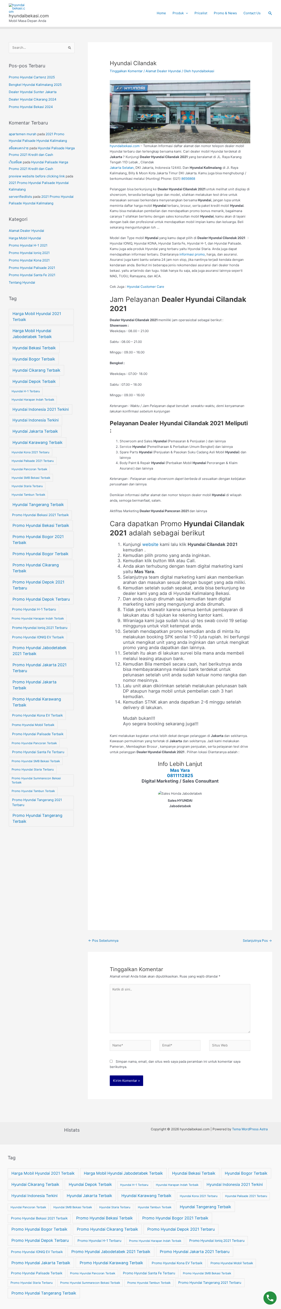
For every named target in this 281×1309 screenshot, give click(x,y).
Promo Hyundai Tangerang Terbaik (37, 818)
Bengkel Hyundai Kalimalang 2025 (35, 85)
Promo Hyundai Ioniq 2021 (29, 253)
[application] (186, 13)
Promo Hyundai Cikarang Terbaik (36, 568)
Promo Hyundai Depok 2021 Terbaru (38, 585)
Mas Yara (180, 770)
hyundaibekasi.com (29, 15)
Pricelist (201, 13)
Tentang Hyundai (22, 282)
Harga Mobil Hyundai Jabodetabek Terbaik (32, 333)
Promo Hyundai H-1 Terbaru (34, 609)
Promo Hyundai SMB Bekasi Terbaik (36, 761)
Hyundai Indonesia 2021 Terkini (41, 409)
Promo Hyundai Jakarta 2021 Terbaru (40, 668)
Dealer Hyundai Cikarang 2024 (32, 99)
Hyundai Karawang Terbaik (38, 442)
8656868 (188, 178)
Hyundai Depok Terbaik (34, 381)
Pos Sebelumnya (103, 940)
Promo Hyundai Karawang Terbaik (37, 702)
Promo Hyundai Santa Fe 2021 (32, 275)
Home (161, 13)
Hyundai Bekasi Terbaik (34, 348)
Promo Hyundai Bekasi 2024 (31, 107)
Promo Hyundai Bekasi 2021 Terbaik (40, 515)
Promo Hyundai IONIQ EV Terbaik (38, 637)
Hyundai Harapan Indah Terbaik (33, 399)
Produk (178, 13)
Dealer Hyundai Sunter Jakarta (32, 92)
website (151, 544)
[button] (270, 13)
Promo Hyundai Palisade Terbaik (37, 734)
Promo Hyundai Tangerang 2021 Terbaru (37, 802)
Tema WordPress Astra (250, 1129)
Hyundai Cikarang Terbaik (36, 370)
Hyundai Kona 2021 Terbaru (30, 452)
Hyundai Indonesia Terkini (36, 420)
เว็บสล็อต (15, 162)
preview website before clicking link (37, 176)
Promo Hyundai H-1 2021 (28, 245)
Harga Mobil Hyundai (25, 238)
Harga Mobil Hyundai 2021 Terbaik (37, 316)
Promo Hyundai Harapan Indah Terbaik (38, 618)
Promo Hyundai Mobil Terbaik (33, 725)
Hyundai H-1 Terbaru (26, 391)
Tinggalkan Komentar (126, 71)
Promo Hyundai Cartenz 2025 (32, 77)
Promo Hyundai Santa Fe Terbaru (38, 752)
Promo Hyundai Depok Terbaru (41, 599)
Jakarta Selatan (122, 168)
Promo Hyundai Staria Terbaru (33, 769)
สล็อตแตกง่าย (19, 148)
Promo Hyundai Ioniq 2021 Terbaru (39, 628)
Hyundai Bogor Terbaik (34, 359)
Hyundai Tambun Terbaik (28, 494)
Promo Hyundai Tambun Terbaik (33, 791)
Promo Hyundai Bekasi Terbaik (41, 525)
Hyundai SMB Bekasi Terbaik (31, 477)
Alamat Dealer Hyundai (26, 231)
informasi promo (192, 254)
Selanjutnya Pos (257, 940)
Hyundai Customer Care (145, 286)
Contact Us (252, 13)
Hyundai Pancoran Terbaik (29, 469)
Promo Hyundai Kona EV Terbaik (37, 715)
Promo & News (225, 13)
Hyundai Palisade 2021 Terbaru (33, 461)
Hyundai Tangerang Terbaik (38, 504)
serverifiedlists (20, 196)
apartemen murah (22, 134)
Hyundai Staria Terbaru (27, 486)
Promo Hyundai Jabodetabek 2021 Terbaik (40, 650)
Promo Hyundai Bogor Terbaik (40, 553)
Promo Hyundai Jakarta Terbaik (34, 685)
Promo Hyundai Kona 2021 (29, 260)
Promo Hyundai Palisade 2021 (32, 268)
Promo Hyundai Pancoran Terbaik (34, 743)
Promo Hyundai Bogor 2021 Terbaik (38, 539)
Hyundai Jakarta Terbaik (35, 431)
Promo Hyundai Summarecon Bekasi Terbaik (36, 780)
